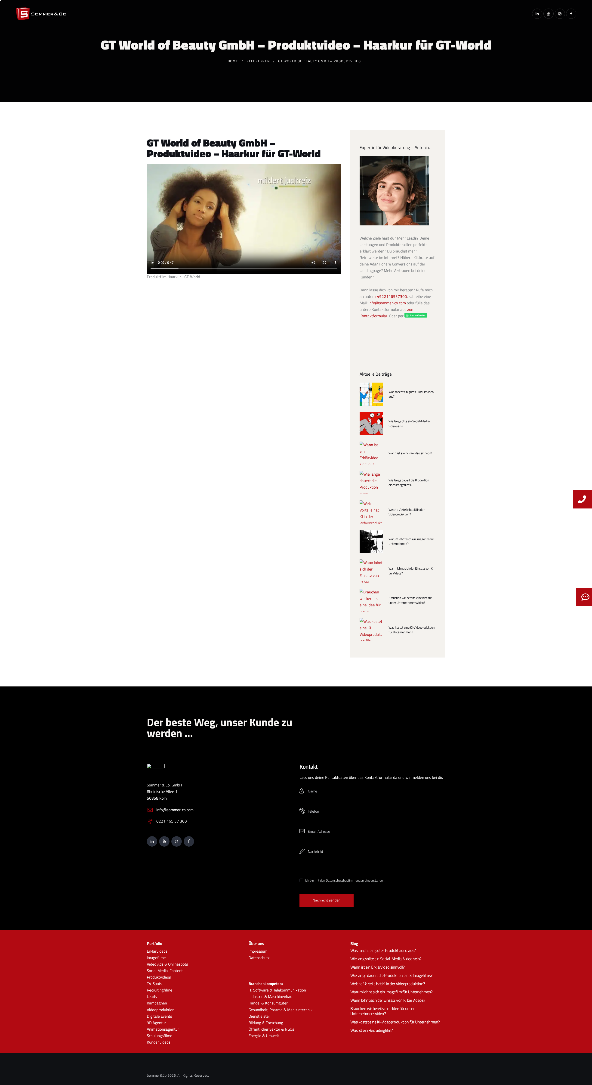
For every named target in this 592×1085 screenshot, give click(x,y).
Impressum (258, 951)
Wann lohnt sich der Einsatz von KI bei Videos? (410, 570)
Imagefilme (156, 958)
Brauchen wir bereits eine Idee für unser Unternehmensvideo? (410, 600)
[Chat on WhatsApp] (415, 316)
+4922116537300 (391, 296)
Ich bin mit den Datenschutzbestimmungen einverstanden (345, 880)
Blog (354, 944)
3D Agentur (156, 1023)
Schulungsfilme (159, 1036)
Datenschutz (259, 958)
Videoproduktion (160, 1010)
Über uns (256, 944)
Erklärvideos (157, 951)
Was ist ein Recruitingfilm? (371, 1030)
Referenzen (258, 61)
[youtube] (548, 14)
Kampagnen (157, 1003)
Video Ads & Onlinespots (167, 964)
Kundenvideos (158, 1042)
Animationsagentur (163, 1029)
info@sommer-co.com (387, 303)
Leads (152, 997)
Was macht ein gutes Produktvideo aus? (410, 394)
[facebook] (571, 14)
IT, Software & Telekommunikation (277, 990)
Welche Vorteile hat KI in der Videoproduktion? (406, 512)
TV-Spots (154, 984)
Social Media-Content (165, 971)
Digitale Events (159, 1016)
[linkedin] (537, 14)
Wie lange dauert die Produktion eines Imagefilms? (408, 482)
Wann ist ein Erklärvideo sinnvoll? (410, 453)
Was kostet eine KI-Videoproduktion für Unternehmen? (411, 629)
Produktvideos (159, 977)
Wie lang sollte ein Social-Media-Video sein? (409, 423)
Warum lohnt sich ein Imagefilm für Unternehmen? (411, 541)
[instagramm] (560, 14)
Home (233, 61)
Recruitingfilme (159, 990)
